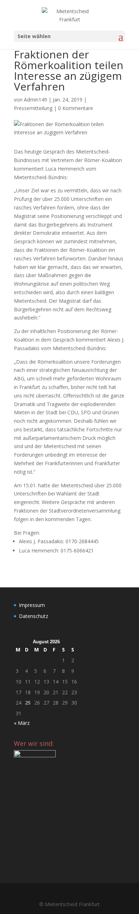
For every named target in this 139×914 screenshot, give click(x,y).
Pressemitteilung (33, 108)
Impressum (32, 605)
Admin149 (35, 99)
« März (22, 723)
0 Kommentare (75, 108)
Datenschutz (33, 616)
